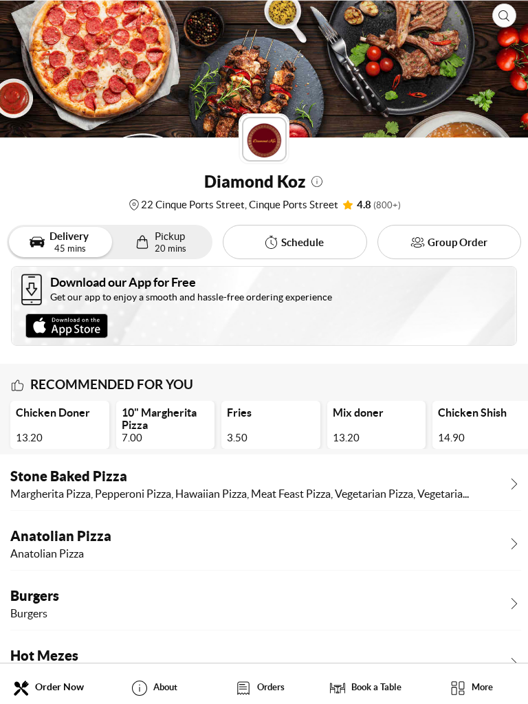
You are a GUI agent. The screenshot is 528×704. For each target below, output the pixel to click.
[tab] (53, 687)
